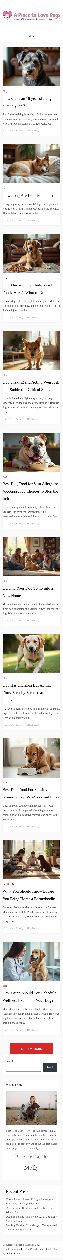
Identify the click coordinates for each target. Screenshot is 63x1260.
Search (9, 1061)
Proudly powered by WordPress (19, 1249)
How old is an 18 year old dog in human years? (31, 1199)
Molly (20, 131)
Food (5, 278)
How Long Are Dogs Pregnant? (28, 195)
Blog (5, 91)
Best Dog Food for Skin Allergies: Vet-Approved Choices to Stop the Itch (30, 491)
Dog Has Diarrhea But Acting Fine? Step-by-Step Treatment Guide (27, 692)
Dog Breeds (8, 884)
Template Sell (13, 1253)
